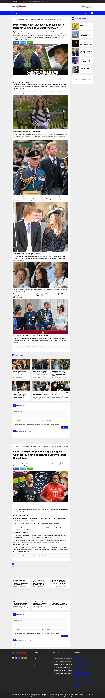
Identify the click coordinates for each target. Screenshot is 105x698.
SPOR (21, 446)
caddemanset (17, 346)
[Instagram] (16, 658)
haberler (76, 675)
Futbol (88, 668)
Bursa (88, 660)
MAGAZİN (22, 19)
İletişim (35, 665)
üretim (83, 685)
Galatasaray (34, 555)
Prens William (51, 346)
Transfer (76, 683)
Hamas (80, 675)
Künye (34, 658)
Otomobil (88, 677)
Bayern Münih (23, 555)
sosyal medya (81, 681)
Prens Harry (45, 346)
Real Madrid (39, 555)
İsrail (88, 685)
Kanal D (84, 675)
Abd (75, 658)
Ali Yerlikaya (86, 658)
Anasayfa (16, 19)
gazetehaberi (80, 672)
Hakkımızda (36, 662)
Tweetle (24, 42)
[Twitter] (13, 658)
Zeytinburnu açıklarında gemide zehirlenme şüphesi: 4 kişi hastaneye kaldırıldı (39, 1)
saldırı (80, 679)
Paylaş (17, 42)
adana (78, 658)
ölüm (88, 683)
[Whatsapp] (25, 658)
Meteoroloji (76, 677)
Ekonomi (82, 666)
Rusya (77, 679)
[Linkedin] (19, 658)
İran (85, 685)
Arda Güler (17, 555)
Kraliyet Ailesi (39, 346)
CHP (88, 662)
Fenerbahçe (28, 555)
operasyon (82, 677)
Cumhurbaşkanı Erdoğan (84, 664)
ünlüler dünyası (78, 685)
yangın (85, 683)
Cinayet (76, 664)
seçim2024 (85, 679)
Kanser (22, 346)
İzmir (81, 687)
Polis (75, 679)
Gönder (30, 42)
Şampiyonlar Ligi (51, 555)
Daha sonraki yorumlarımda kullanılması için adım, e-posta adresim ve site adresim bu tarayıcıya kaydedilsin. (37, 424)
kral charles (33, 346)
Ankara (76, 660)
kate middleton (27, 346)
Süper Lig (88, 681)
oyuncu (91, 677)
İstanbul (77, 687)
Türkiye (81, 683)
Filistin (84, 668)
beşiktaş (84, 660)
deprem (76, 666)
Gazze (89, 673)
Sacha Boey (44, 555)
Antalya (80, 660)
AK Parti (82, 658)
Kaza (87, 675)
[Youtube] (22, 658)
